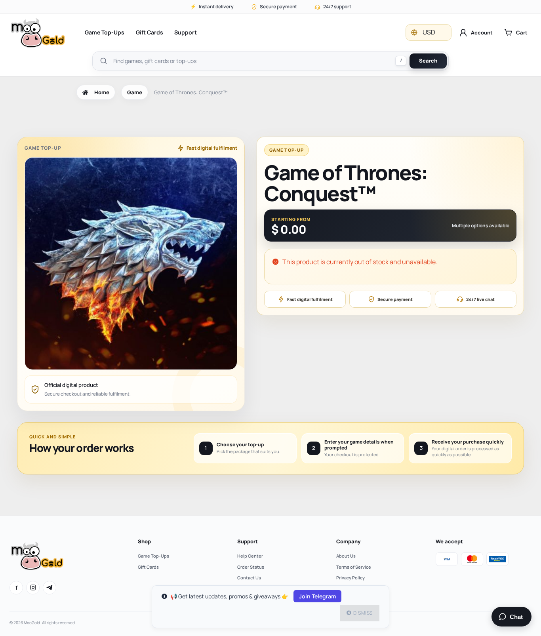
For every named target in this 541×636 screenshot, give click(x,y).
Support (185, 32)
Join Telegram (317, 596)
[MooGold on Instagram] (33, 587)
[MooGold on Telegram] (49, 587)
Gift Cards (149, 32)
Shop (144, 541)
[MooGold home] (38, 32)
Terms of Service (353, 567)
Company (348, 541)
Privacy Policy (350, 578)
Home (101, 92)
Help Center (250, 556)
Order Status (250, 567)
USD (429, 32)
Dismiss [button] (363, 612)
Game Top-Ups (104, 32)
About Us (346, 556)
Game (134, 92)
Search (428, 60)
